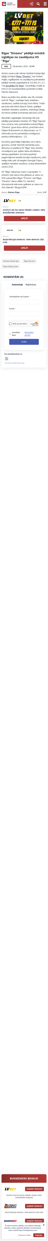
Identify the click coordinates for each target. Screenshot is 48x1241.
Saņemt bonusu (34, 1189)
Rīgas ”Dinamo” (23, 76)
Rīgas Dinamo (29, 261)
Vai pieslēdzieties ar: (13, 354)
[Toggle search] (38, 4)
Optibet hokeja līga (11, 261)
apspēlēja (10, 85)
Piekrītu (38, 1235)
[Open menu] (45, 3)
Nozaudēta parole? (29, 333)
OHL (4, 76)
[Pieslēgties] (31, 3)
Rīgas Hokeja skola (10, 266)
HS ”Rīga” (19, 85)
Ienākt (24, 342)
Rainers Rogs (14, 192)
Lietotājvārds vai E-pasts (20, 297)
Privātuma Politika (24, 1235)
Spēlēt (24, 218)
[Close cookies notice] (43, 1224)
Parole (12, 309)
